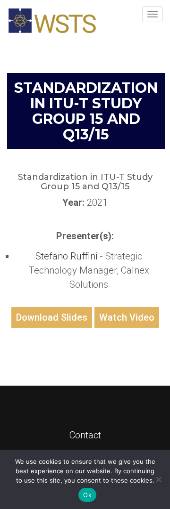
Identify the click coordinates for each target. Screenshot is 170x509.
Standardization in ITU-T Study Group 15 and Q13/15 (86, 111)
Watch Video (126, 317)
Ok (87, 495)
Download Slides (51, 317)
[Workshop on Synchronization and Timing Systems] (52, 20)
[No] (158, 479)
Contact (85, 435)
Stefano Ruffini (67, 256)
